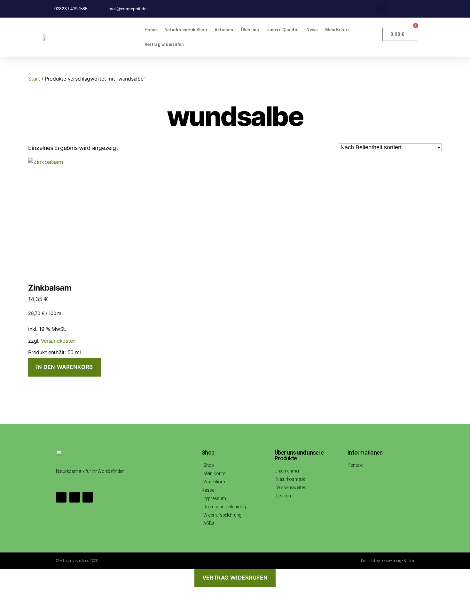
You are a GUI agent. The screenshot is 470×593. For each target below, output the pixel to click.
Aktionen (224, 29)
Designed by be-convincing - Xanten (387, 560)
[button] (382, 9)
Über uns (250, 29)
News (311, 29)
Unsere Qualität (282, 29)
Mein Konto (337, 29)
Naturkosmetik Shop (185, 29)
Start (34, 78)
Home (151, 29)
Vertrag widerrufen (164, 44)
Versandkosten (58, 341)
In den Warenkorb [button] (64, 367)
